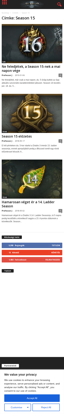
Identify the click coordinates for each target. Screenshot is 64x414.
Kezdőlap (5, 13)
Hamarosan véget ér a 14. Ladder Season (28, 204)
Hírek (5, 131)
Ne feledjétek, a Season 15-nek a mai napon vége (31, 68)
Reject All (46, 407)
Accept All (32, 398)
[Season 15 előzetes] (32, 113)
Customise (16, 407)
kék (4, 62)
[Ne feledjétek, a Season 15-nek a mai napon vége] (32, 43)
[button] (58, 4)
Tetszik (56, 245)
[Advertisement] (32, 318)
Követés (55, 252)
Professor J (7, 75)
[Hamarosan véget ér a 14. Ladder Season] (32, 179)
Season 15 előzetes (17, 136)
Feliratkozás (52, 259)
